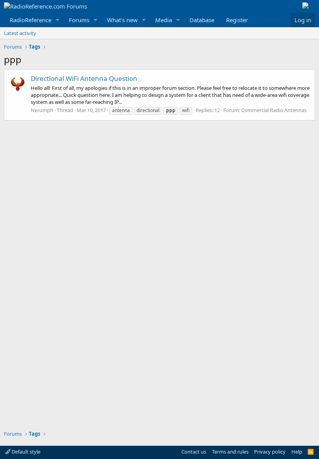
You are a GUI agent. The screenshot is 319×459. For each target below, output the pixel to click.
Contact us (193, 451)
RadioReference (30, 20)
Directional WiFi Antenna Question (84, 78)
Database (201, 20)
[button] (57, 20)
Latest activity (20, 33)
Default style (25, 451)
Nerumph (42, 110)
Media (163, 20)
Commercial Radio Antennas (274, 110)
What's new (122, 20)
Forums (79, 20)
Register (237, 20)
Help (296, 451)
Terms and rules (230, 451)
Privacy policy (270, 451)
